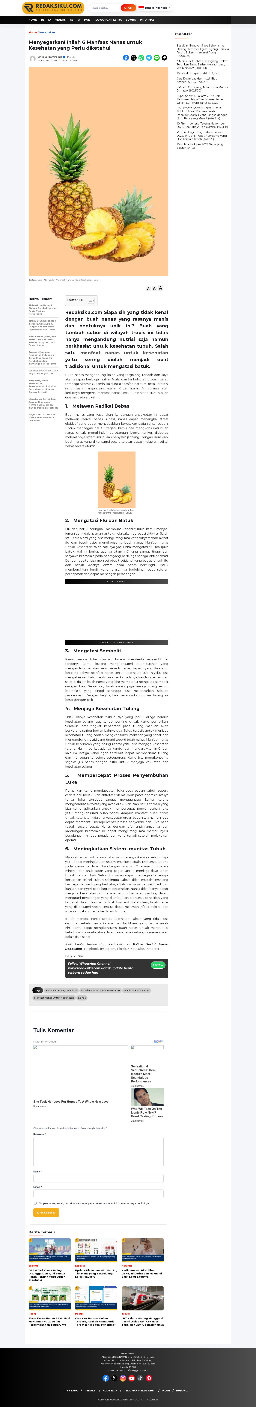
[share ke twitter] (134, 59)
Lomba (131, 19)
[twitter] (115, 1380)
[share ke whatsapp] (142, 59)
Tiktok (121, 949)
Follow (158, 965)
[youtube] (132, 1380)
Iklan (166, 1390)
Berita (46, 19)
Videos (60, 19)
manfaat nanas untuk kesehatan (124, 353)
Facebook (91, 949)
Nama (37, 1171)
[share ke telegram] (150, 59)
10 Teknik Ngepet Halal (192, 73)
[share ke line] (157, 59)
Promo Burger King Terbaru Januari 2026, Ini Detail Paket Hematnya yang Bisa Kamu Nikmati (202, 135)
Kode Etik (110, 1390)
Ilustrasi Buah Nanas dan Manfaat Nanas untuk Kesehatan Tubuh (116, 511)
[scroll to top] (245, 1401)
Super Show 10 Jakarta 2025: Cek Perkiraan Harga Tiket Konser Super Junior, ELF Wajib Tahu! (200, 99)
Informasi (147, 19)
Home (33, 19)
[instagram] (124, 1380)
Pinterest (152, 949)
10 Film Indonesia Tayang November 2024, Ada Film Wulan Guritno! (201, 125)
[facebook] (106, 1380)
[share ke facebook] (127, 59)
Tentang (71, 1390)
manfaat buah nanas (136, 990)
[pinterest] (149, 1380)
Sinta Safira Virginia (49, 57)
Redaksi (90, 1390)
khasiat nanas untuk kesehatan (100, 990)
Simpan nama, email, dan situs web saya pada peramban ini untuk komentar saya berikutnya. (94, 1203)
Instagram (107, 949)
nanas (82, 997)
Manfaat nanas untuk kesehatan (90, 857)
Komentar (39, 1134)
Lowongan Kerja (108, 19)
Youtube (137, 949)
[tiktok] (141, 1380)
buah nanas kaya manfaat (61, 990)
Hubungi (182, 1390)
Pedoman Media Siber (140, 1390)
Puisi (87, 19)
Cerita (75, 19)
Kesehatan (47, 32)
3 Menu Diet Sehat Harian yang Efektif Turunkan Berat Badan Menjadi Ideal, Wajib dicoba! (202, 64)
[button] (148, 288)
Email (37, 1187)
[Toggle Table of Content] (89, 301)
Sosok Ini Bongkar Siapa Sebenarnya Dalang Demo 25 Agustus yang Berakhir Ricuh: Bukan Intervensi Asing (203, 49)
